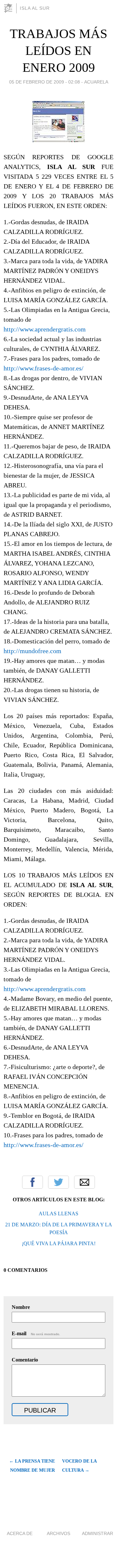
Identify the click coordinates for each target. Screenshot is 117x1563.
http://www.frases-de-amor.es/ (44, 368)
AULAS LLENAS (58, 1213)
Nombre (21, 1307)
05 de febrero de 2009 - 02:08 (44, 81)
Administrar (97, 1533)
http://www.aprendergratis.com (45, 329)
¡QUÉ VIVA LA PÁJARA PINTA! (59, 1243)
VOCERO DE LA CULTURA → (79, 1466)
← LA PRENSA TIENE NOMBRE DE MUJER (32, 1466)
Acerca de (19, 1533)
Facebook (32, 1182)
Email (84, 1182)
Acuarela (96, 81)
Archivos (58, 1533)
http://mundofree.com (32, 650)
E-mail (36, 1333)
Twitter (58, 1182)
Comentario (25, 1360)
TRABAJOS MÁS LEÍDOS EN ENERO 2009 (58, 50)
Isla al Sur (35, 8)
